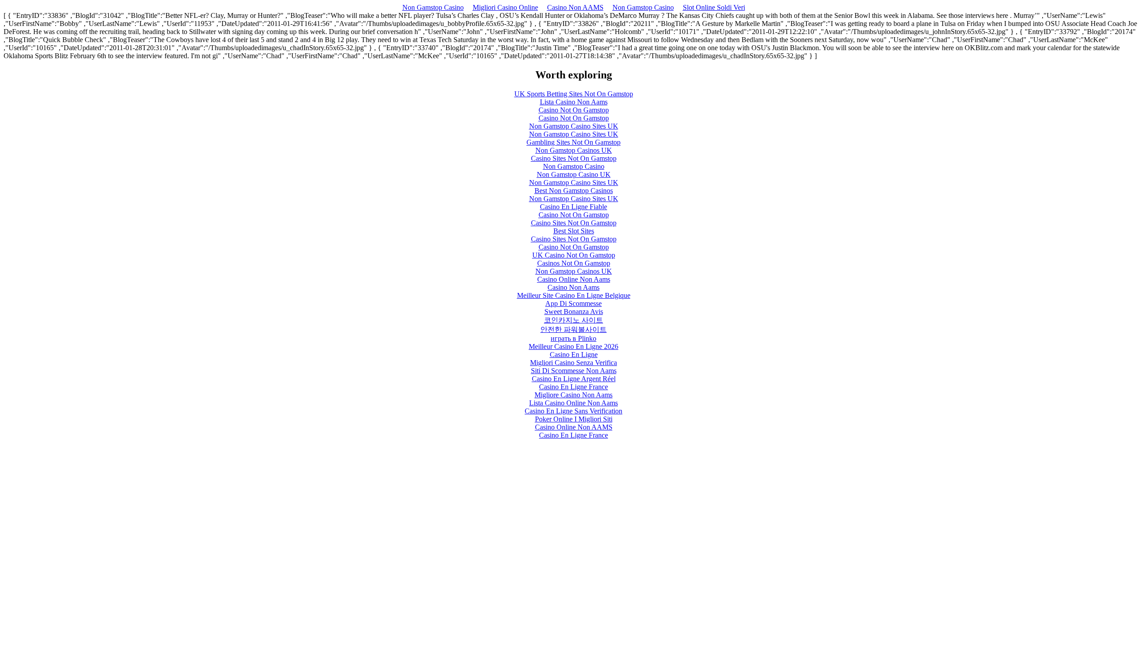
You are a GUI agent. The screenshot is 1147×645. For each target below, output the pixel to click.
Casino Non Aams (573, 287)
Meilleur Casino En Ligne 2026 (573, 346)
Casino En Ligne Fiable (573, 207)
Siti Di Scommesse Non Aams (574, 370)
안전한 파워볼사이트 (573, 329)
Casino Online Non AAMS (573, 427)
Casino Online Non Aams (573, 279)
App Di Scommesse (573, 303)
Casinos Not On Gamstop (573, 263)
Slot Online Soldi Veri (714, 7)
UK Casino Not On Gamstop (573, 255)
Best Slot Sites (573, 231)
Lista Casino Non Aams (574, 102)
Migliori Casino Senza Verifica (573, 362)
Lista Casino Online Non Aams (573, 403)
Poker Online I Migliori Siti (573, 419)
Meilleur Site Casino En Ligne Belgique (573, 295)
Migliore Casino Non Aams (573, 395)
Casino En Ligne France (573, 387)
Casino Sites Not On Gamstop (574, 158)
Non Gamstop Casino (433, 7)
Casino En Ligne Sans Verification (573, 411)
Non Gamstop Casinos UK (573, 150)
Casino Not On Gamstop (574, 110)
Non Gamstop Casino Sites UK (573, 126)
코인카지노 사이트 (573, 320)
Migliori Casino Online (505, 7)
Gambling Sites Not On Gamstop (573, 142)
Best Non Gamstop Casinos (574, 190)
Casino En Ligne (574, 354)
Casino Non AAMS (575, 7)
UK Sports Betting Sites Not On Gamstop (573, 94)
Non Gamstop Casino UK (574, 174)
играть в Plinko (573, 338)
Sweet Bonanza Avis (573, 311)
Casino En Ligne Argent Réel (574, 379)
